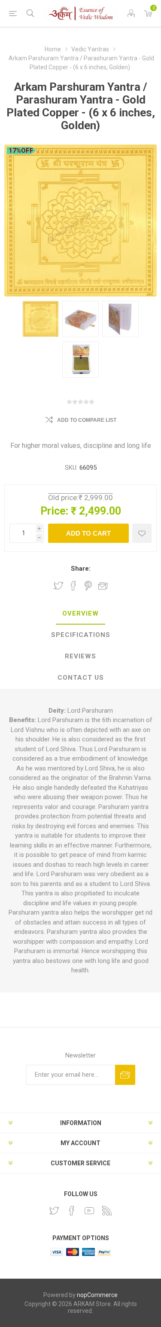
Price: (54, 511)
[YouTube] (89, 1210)
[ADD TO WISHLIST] (142, 533)
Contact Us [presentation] (81, 677)
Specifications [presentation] (80, 635)
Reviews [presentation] (80, 656)
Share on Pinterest (88, 585)
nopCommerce (97, 1294)
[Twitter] (54, 1210)
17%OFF (21, 150)
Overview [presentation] (80, 613)
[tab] (80, 614)
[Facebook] (72, 1210)
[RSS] (107, 1210)
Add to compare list (86, 420)
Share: (81, 568)
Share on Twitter (58, 585)
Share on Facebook (73, 585)
